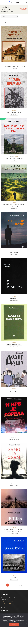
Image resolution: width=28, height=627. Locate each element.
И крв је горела (14, 437)
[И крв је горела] (14, 415)
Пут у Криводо (14, 298)
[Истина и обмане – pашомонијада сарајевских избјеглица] (14, 507)
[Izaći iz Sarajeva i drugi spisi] (14, 322)
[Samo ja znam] (14, 461)
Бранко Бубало (14, 114)
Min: (4, 22)
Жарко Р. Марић (14, 579)
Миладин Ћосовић (14, 393)
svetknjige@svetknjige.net (7, 601)
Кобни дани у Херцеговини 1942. (14, 158)
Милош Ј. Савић (14, 533)
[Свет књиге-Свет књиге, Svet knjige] (14, 2)
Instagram (4, 607)
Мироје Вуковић (14, 300)
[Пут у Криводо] (14, 276)
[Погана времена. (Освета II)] (14, 90)
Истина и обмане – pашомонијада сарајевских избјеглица (14, 530)
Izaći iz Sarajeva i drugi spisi (14, 344)
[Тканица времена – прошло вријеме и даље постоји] (14, 182)
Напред (19, 585)
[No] (26, 620)
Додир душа (14, 391)
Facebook (1, 607)
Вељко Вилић (14, 160)
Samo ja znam (14, 483)
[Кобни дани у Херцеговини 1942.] (14, 136)
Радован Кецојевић (14, 439)
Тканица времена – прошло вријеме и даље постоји (14, 205)
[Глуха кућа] (14, 555)
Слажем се (14, 624)
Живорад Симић (14, 254)
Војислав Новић (14, 485)
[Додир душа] (14, 369)
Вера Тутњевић (14, 346)
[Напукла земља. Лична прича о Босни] (14, 44)
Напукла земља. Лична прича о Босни (14, 66)
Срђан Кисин (14, 68)
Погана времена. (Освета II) (14, 112)
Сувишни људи (14, 252)
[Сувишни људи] (14, 230)
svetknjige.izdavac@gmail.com (7, 603)
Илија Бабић (14, 208)
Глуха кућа (14, 577)
